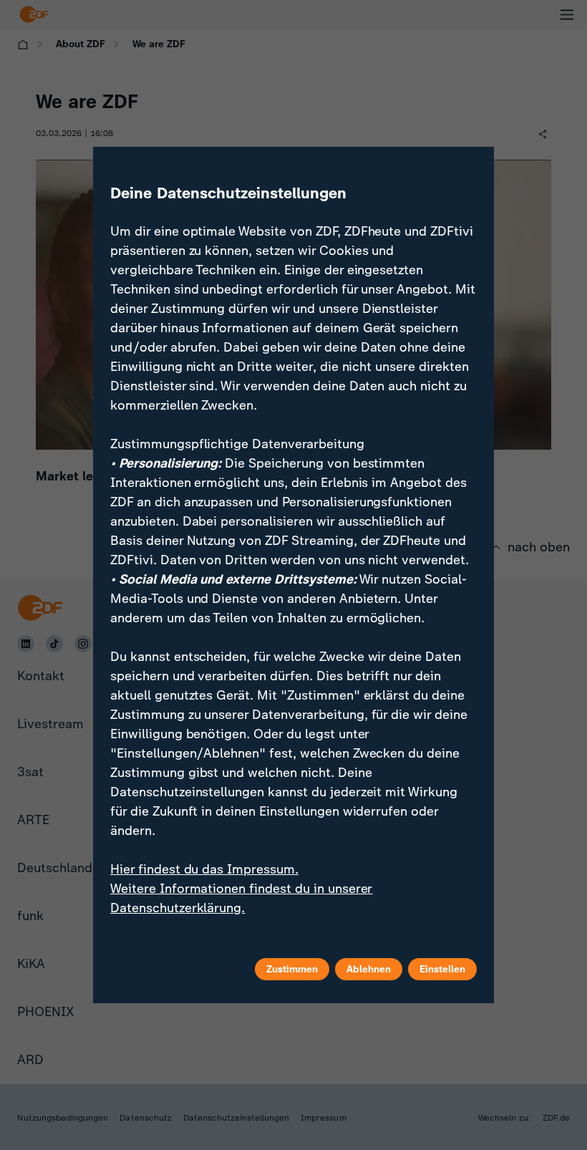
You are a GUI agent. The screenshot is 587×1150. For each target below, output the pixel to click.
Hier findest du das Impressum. (204, 869)
